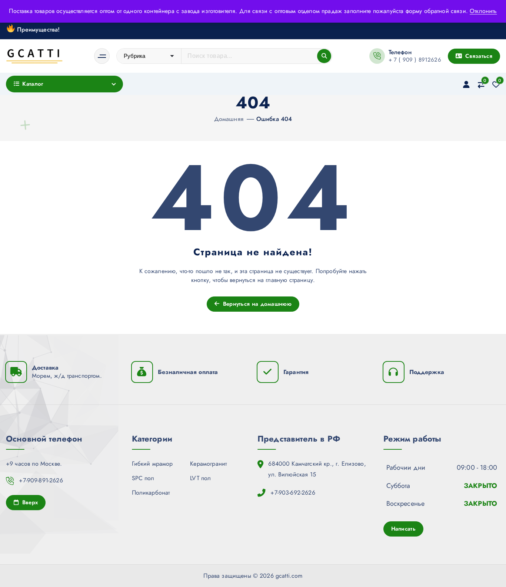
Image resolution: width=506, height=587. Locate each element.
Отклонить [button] (483, 11)
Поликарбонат (151, 492)
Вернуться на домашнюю (256, 304)
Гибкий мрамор (152, 463)
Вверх (29, 502)
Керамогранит (208, 463)
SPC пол (143, 478)
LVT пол (200, 478)
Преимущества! (37, 29)
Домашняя (228, 119)
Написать (403, 529)
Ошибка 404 (274, 119)
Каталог (32, 84)
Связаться (477, 56)
